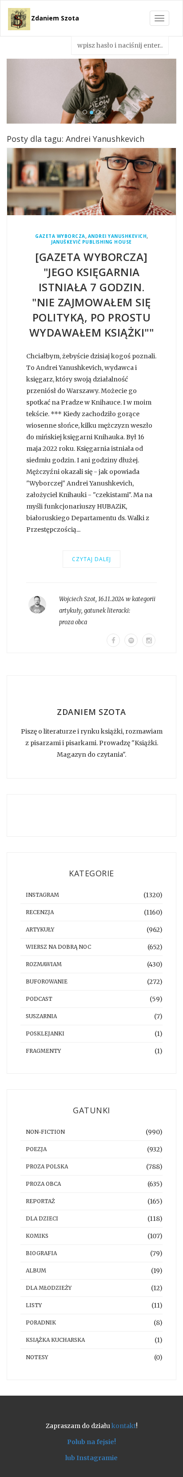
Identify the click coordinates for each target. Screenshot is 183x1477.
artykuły (70, 610)
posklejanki (45, 1033)
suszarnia (41, 1016)
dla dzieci (42, 1218)
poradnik (41, 1322)
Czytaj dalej (91, 559)
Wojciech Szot (77, 599)
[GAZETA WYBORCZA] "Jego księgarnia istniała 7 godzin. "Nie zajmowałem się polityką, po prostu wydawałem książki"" (91, 294)
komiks (37, 1235)
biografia (41, 1253)
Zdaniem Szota (55, 18)
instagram (42, 894)
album (36, 1270)
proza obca (73, 622)
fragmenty (43, 1051)
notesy (37, 1357)
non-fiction (45, 1131)
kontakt (123, 1426)
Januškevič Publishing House (91, 242)
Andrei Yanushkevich (117, 236)
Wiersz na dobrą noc (58, 946)
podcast (39, 998)
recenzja (40, 912)
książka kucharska (55, 1340)
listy (34, 1305)
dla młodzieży (49, 1287)
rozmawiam (44, 964)
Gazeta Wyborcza (60, 236)
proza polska (47, 1166)
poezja (36, 1149)
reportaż (40, 1201)
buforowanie (47, 981)
